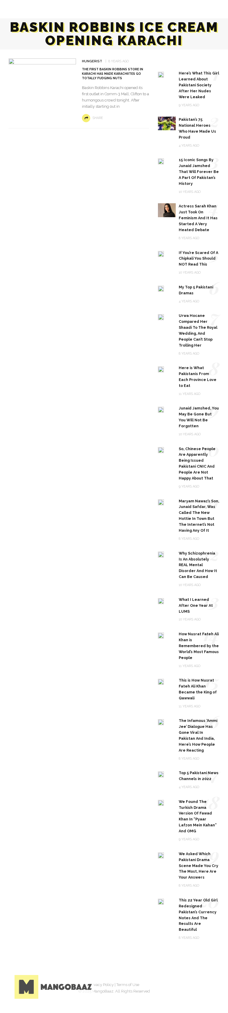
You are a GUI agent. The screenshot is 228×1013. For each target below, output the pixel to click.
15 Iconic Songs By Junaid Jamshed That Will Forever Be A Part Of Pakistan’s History (199, 172)
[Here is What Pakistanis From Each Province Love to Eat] (161, 369)
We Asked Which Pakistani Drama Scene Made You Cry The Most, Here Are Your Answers (198, 866)
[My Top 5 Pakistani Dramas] (161, 288)
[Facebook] (163, 986)
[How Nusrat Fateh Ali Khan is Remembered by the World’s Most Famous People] (161, 635)
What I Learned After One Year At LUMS (196, 605)
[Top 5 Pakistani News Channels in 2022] (161, 774)
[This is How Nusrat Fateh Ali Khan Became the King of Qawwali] (161, 681)
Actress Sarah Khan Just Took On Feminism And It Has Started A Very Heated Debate (198, 218)
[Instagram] (193, 986)
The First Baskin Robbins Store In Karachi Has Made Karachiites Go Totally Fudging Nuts (112, 73)
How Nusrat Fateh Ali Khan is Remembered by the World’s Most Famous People (199, 646)
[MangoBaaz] (54, 986)
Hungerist (92, 61)
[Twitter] (178, 986)
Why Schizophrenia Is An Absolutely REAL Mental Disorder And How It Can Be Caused (198, 565)
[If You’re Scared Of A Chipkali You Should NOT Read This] (161, 254)
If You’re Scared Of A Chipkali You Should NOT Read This (198, 258)
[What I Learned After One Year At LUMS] (161, 601)
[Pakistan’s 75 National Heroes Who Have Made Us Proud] (167, 123)
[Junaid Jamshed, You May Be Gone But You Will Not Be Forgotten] (161, 409)
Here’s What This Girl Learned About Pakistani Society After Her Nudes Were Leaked (199, 85)
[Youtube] (207, 986)
